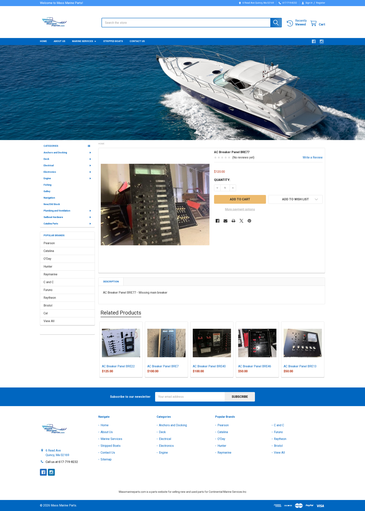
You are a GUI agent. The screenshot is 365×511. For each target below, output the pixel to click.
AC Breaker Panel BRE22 (118, 366)
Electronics (50, 172)
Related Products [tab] (121, 313)
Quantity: (222, 180)
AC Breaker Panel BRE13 (300, 366)
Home (43, 41)
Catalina (49, 251)
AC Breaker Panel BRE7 (163, 366)
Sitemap (106, 459)
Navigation (49, 197)
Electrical (49, 165)
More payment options (240, 209)
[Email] (225, 220)
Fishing (47, 185)
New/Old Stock (52, 204)
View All (49, 321)
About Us (59, 41)
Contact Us (137, 41)
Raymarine (50, 274)
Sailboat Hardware (53, 217)
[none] (155, 204)
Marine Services (82, 41)
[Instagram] (321, 41)
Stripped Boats (113, 41)
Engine (47, 178)
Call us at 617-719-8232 (62, 462)
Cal (46, 313)
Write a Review (313, 157)
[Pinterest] (249, 220)
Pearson (49, 243)
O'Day (47, 259)
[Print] (233, 220)
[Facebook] (313, 41)
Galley (47, 191)
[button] (295, 199)
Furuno (48, 290)
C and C (49, 282)
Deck (46, 159)
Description (111, 281)
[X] (241, 220)
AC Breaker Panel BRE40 (209, 366)
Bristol (48, 305)
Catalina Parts (51, 223)
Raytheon (50, 297)
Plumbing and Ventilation (57, 210)
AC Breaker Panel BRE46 (254, 366)
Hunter (48, 266)
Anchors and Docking (55, 152)
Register (320, 3)
